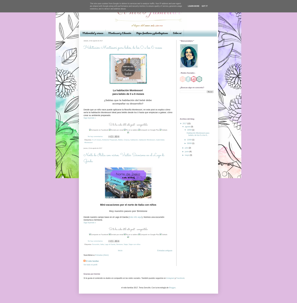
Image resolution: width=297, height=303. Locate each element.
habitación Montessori (147, 140)
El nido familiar (92, 261)
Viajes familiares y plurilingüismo (152, 33)
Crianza (126, 140)
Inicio (120, 251)
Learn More (193, 6)
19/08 (189, 130)
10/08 (189, 140)
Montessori (88, 142)
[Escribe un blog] (112, 136)
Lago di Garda (110, 244)
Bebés (120, 140)
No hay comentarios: (95, 136)
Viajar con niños (134, 244)
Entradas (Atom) (102, 255)
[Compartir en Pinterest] (118, 136)
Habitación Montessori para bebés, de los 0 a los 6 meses (123, 48)
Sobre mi (177, 33)
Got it (205, 6)
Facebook (180, 278)
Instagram (170, 278)
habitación (134, 140)
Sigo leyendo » (90, 118)
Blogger (172, 288)
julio (187, 148)
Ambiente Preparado (109, 140)
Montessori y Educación (119, 33)
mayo (187, 155)
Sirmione (119, 244)
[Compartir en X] (114, 136)
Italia (102, 244)
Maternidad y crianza (92, 33)
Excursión (95, 244)
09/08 (189, 143)
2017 (185, 123)
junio (187, 152)
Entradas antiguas (164, 251)
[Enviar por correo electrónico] (109, 136)
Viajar (126, 244)
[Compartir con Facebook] (116, 136)
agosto (188, 127)
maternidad (160, 140)
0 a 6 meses (96, 140)
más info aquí (135, 217)
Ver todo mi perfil (90, 265)
